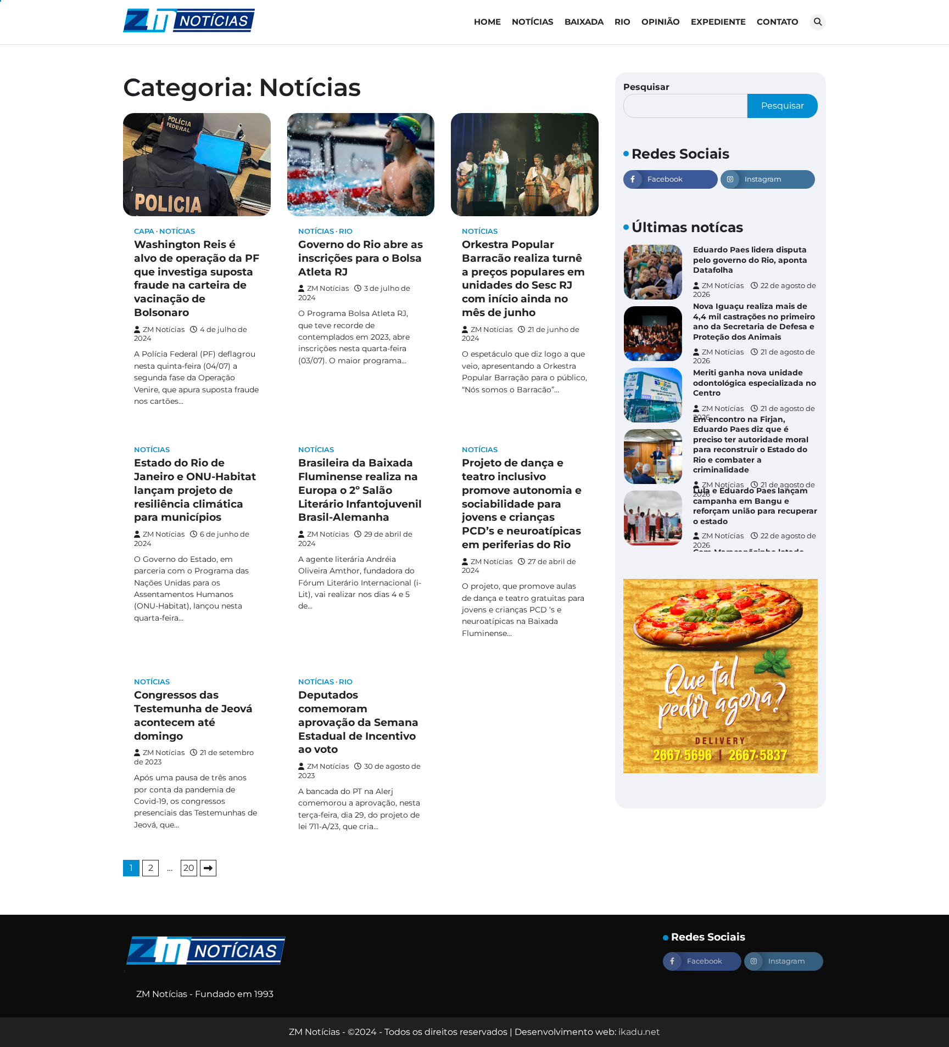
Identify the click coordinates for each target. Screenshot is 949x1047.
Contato (778, 21)
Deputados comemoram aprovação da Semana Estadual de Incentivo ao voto (358, 722)
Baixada (584, 21)
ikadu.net (639, 1032)
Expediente (718, 21)
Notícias (533, 21)
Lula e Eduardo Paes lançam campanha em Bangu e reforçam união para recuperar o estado (755, 506)
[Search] (818, 22)
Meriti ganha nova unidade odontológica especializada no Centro (754, 383)
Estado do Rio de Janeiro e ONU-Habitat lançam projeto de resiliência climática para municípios (195, 490)
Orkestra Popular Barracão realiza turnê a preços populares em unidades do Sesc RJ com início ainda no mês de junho (523, 278)
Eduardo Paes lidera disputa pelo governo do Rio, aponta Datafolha (750, 260)
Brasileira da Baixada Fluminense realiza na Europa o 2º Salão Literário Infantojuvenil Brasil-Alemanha (360, 490)
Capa (144, 231)
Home (487, 21)
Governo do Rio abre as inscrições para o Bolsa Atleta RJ (360, 258)
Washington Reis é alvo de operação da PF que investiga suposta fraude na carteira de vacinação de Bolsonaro (196, 278)
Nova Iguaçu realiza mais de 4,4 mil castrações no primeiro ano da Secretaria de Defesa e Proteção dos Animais (754, 321)
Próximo (208, 868)
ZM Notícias (164, 329)
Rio (622, 21)
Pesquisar (646, 87)
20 (188, 868)
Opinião (660, 21)
